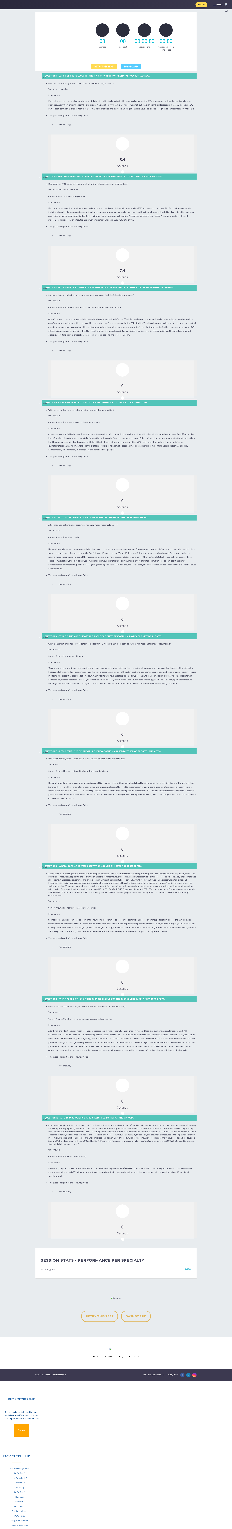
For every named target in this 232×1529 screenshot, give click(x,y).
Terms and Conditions (151, 1375)
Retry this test (103, 66)
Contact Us (134, 1356)
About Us (109, 1356)
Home (95, 1356)
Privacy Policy (172, 1375)
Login (201, 4)
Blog (121, 1356)
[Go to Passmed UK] (226, 17)
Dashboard (131, 66)
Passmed (46, 1375)
